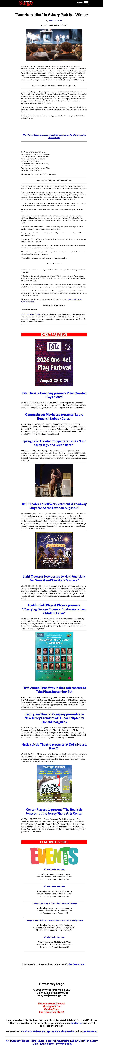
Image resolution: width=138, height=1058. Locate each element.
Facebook (26, 1031)
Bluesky (69, 1031)
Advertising (63, 1040)
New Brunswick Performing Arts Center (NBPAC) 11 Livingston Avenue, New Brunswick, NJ (54, 928)
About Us (76, 1040)
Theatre (50, 1040)
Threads (59, 1031)
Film (33, 1040)
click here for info (76, 964)
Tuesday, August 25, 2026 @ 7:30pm (54, 874)
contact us (77, 1022)
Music (40, 1040)
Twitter (37, 1031)
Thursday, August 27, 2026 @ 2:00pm (54, 942)
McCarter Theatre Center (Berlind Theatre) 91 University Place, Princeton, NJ (54, 878)
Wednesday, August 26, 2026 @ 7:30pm (54, 891)
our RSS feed (90, 1031)
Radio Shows (47, 1043)
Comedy (16, 1040)
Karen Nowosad (55, 20)
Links (35, 1043)
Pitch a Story (90, 1040)
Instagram (48, 1031)
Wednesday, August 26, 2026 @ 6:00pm (54, 908)
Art (8, 1040)
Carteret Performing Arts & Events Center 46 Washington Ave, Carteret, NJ (54, 911)
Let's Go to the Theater (31, 314)
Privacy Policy (64, 1043)
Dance (25, 1040)
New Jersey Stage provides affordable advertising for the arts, (54, 136)
